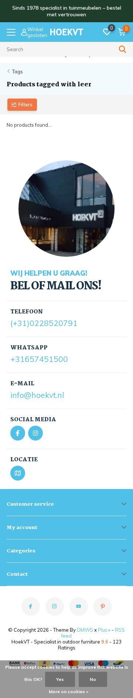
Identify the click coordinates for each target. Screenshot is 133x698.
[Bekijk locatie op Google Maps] (17, 473)
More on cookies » (68, 691)
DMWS (85, 630)
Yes (60, 679)
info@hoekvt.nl (37, 395)
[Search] (122, 49)
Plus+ (104, 630)
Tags (17, 71)
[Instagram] (35, 433)
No (93, 679)
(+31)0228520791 (44, 323)
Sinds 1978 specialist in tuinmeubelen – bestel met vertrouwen (66, 11)
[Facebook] (17, 433)
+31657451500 (39, 359)
